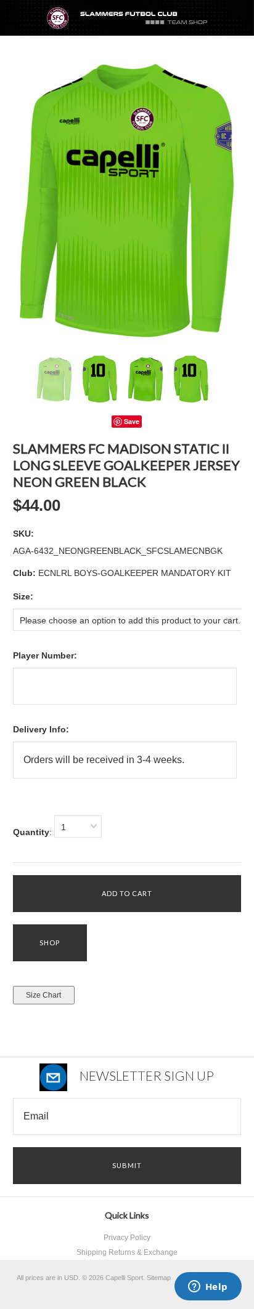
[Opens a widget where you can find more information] (208, 1287)
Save (131, 421)
